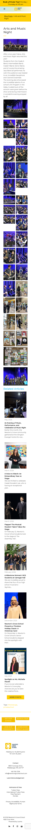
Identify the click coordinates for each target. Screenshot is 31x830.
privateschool (8, 707)
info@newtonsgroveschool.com (16, 773)
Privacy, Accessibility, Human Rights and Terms (15, 802)
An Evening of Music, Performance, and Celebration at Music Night (15, 425)
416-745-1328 (15, 771)
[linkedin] (9, 826)
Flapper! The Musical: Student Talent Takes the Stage (15, 527)
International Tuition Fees (15, 792)
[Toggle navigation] (4, 9)
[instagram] (17, 826)
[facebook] (13, 826)
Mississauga (12, 705)
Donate (15, 796)
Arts (4, 36)
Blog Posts (8, 16)
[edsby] (21, 826)
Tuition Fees (15, 790)
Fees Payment (15, 794)
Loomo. (19, 821)
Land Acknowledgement (15, 778)
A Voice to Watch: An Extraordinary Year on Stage (13, 476)
